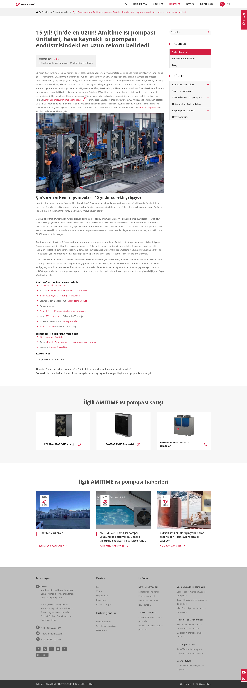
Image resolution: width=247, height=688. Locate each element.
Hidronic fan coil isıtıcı (58, 347)
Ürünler (158, 4)
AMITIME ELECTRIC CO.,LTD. (61, 684)
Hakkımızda (140, 4)
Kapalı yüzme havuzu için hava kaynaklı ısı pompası (71, 342)
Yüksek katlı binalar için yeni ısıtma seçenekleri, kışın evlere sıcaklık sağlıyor (182, 536)
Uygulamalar (102, 595)
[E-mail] (244, 672)
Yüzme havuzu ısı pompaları (187, 97)
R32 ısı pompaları (69, 321)
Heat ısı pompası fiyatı (76, 300)
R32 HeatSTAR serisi (148, 600)
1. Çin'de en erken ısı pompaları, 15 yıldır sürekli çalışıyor (66, 63)
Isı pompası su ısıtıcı (183, 110)
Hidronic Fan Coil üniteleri (186, 103)
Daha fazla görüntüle (53, 546)
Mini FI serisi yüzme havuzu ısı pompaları (191, 610)
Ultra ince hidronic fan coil (52, 285)
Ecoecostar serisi (146, 596)
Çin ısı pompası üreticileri (52, 337)
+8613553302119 (51, 639)
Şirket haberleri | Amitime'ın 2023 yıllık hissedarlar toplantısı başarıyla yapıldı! (88, 369)
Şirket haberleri (61, 12)
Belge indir (101, 600)
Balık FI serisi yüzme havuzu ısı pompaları (191, 593)
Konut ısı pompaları (183, 84)
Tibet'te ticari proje (51, 533)
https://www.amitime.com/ (51, 359)
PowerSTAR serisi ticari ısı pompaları (174, 444)
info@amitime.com (52, 633)
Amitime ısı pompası (149, 107)
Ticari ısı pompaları (182, 91)
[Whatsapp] (244, 678)
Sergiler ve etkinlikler (184, 58)
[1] (85, 97)
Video (99, 591)
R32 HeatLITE (144, 604)
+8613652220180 (51, 627)
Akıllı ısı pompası (104, 604)
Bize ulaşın (206, 4)
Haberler (174, 4)
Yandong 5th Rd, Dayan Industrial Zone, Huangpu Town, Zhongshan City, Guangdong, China (57, 594)
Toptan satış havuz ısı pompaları (70, 311)
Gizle (56, 58)
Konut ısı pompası (52, 99)
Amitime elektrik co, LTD (72, 99)
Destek (190, 4)
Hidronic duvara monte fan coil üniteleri (67, 290)
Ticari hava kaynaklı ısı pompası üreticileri (60, 295)
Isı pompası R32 (47, 326)
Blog (174, 65)
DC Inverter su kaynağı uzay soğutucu (190, 667)
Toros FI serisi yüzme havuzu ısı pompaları (192, 602)
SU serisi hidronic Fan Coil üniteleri (189, 634)
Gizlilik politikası (203, 684)
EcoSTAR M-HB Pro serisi (120, 444)
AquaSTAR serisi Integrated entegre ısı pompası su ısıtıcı (190, 651)
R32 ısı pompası (53, 316)
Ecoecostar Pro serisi (148, 591)
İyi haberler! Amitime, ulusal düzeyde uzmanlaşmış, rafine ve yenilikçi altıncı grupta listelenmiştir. (99, 373)
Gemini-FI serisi (47, 311)
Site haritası (185, 684)
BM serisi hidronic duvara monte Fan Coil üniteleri (189, 626)
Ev (126, 4)
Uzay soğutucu (180, 116)
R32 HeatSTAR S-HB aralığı (59, 444)
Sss (97, 586)
